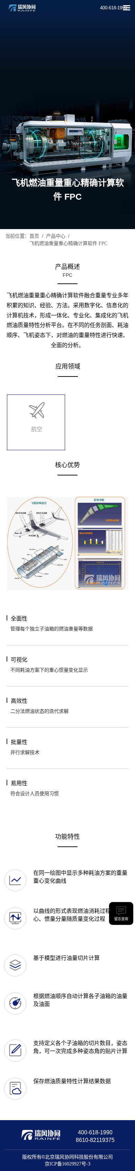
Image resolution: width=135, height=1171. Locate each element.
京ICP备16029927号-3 (67, 1164)
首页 (34, 236)
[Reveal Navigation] (126, 7)
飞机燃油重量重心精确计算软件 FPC (68, 243)
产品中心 (55, 236)
